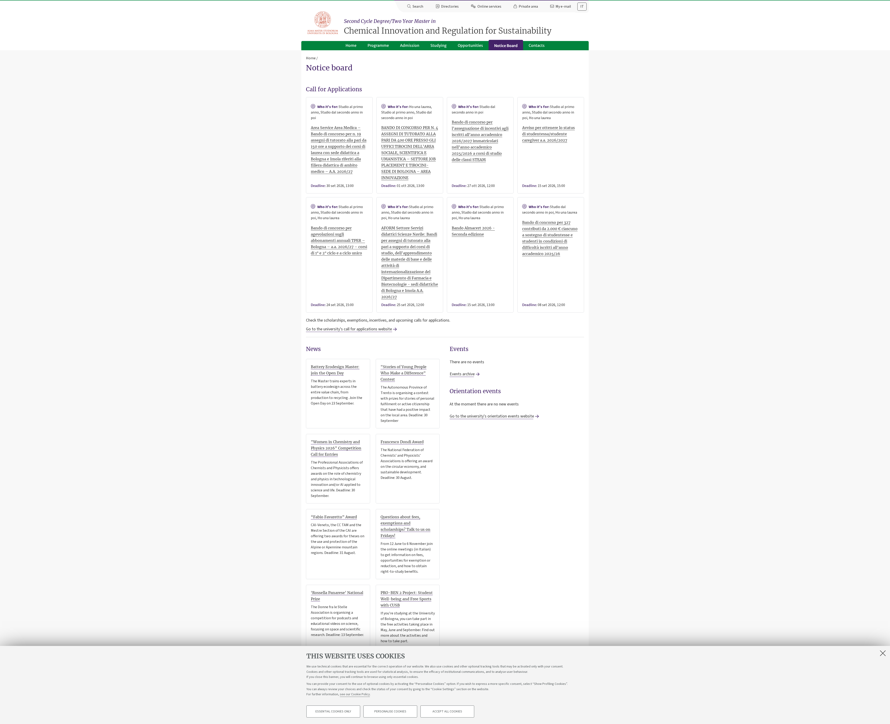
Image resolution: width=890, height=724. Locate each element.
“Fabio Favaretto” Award (334, 517)
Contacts (537, 45)
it (582, 6)
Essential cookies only (333, 711)
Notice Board (506, 45)
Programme (378, 45)
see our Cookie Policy (355, 694)
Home (351, 45)
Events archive (462, 374)
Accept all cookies (447, 711)
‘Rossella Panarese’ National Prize (337, 595)
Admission (409, 45)
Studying (438, 45)
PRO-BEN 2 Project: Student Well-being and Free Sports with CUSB (407, 598)
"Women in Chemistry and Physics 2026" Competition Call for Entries (336, 448)
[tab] (582, 7)
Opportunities (470, 45)
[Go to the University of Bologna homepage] (323, 22)
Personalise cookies (390, 711)
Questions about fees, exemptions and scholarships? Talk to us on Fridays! (405, 526)
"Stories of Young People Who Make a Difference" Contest (403, 373)
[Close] (883, 653)
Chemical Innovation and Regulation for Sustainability (447, 27)
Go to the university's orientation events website (491, 416)
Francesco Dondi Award (402, 441)
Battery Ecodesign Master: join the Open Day (335, 369)
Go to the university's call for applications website (349, 329)
